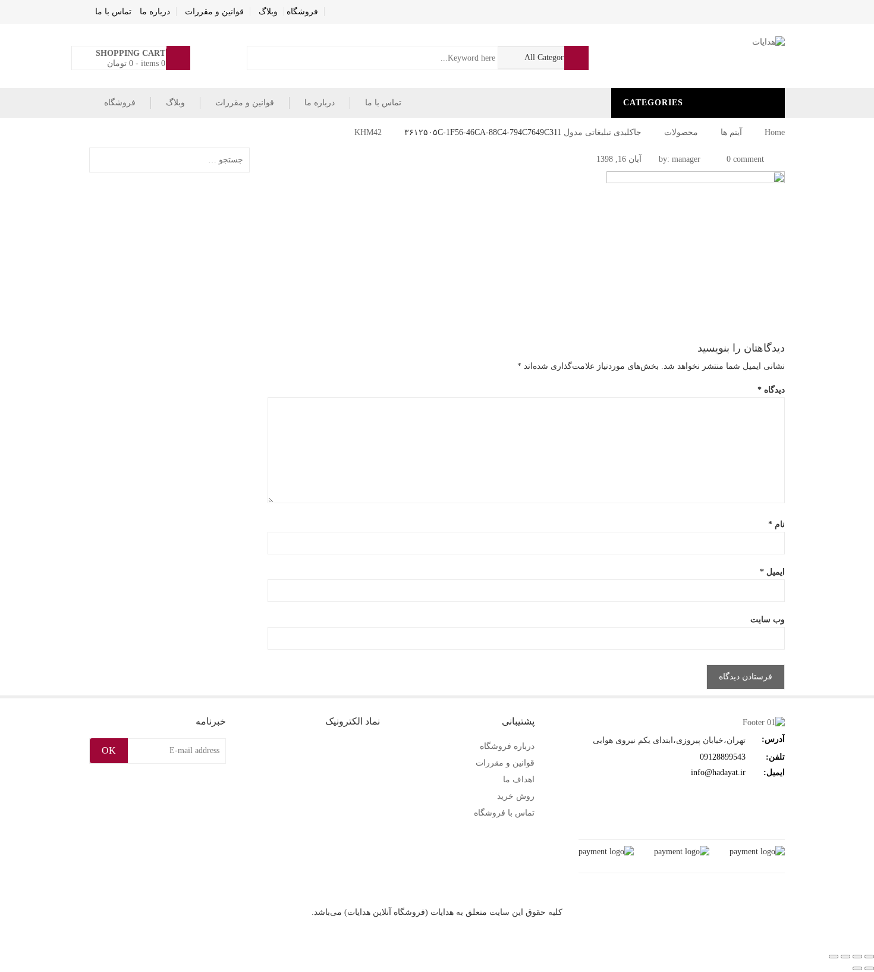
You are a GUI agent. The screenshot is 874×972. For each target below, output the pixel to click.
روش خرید (516, 796)
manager (686, 159)
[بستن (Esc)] (833, 956)
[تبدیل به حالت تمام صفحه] (857, 956)
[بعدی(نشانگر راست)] (857, 968)
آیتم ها (731, 132)
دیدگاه (771, 389)
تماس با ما (113, 11)
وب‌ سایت (767, 619)
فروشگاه (302, 11)
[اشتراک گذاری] (845, 956)
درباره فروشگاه (507, 746)
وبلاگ (268, 11)
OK (109, 750)
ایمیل (772, 571)
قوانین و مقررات (214, 11)
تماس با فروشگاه (504, 812)
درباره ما (155, 11)
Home (775, 132)
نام (776, 524)
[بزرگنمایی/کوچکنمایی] (869, 956)
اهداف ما (519, 779)
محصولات (681, 132)
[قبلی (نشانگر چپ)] (869, 968)
